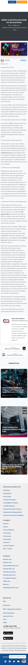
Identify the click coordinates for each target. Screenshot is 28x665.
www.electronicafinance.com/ (19, 320)
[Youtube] (18, 661)
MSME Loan (16, 25)
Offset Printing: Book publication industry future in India (13, 429)
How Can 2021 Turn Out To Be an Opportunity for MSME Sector (13, 467)
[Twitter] (14, 661)
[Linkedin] (5, 661)
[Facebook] (10, 661)
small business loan (6, 153)
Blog (9, 25)
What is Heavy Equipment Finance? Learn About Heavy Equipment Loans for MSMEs (13, 390)
